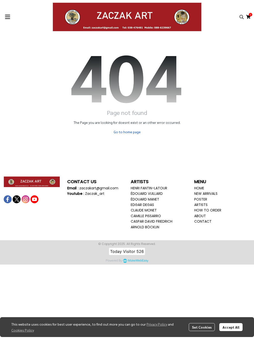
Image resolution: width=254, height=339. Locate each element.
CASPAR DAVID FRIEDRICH (151, 221)
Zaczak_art (94, 193)
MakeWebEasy (138, 260)
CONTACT (203, 221)
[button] (241, 16)
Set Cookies (202, 327)
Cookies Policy (22, 330)
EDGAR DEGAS (142, 204)
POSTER (200, 199)
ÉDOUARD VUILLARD (147, 193)
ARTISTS (201, 204)
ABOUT (200, 215)
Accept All (230, 327)
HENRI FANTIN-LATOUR (149, 188)
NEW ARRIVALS (206, 193)
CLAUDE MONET (144, 210)
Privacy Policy (157, 324)
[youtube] (34, 199)
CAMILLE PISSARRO (146, 215)
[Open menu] (7, 17)
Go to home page (127, 132)
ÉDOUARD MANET (145, 199)
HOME (199, 188)
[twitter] (17, 199)
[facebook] (8, 199)
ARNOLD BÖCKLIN (145, 227)
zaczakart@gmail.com (98, 188)
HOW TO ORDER (207, 210)
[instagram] (26, 199)
